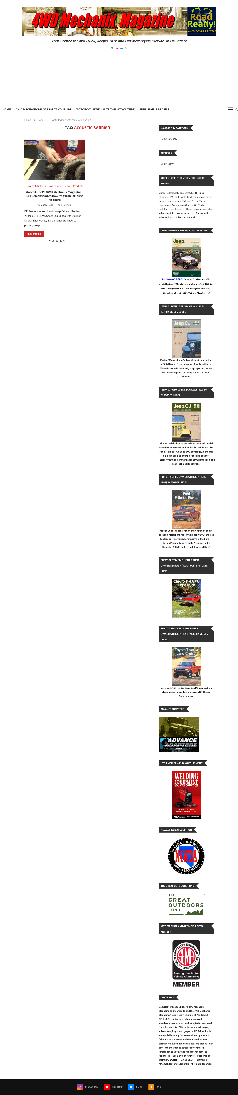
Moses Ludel (47, 205)
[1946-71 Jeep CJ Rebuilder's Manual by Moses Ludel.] (186, 322)
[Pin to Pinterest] (57, 240)
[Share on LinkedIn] (61, 240)
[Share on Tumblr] (63, 240)
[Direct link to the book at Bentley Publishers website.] (186, 240)
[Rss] (126, 48)
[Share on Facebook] (50, 240)
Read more (33, 234)
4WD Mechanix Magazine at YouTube (43, 109)
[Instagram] (112, 48)
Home (6, 109)
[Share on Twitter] (53, 240)
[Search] (236, 109)
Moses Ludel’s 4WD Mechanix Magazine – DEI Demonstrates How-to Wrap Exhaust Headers (54, 196)
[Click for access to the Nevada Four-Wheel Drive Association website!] (186, 839)
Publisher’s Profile (154, 109)
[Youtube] (117, 48)
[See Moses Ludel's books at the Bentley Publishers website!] (186, 492)
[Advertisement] (119, 73)
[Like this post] (46, 240)
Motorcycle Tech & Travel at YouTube (105, 109)
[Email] (121, 48)
